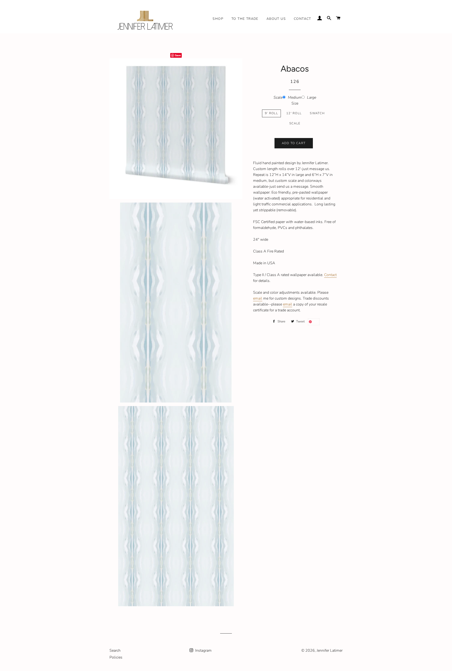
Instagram (203, 650)
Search (115, 650)
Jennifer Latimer (330, 650)
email (257, 298)
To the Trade (244, 18)
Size (294, 103)
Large (311, 97)
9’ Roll (271, 113)
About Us (276, 18)
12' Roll (294, 113)
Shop (218, 18)
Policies (115, 657)
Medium (295, 97)
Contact (302, 18)
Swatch (317, 113)
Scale (278, 97)
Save (178, 55)
